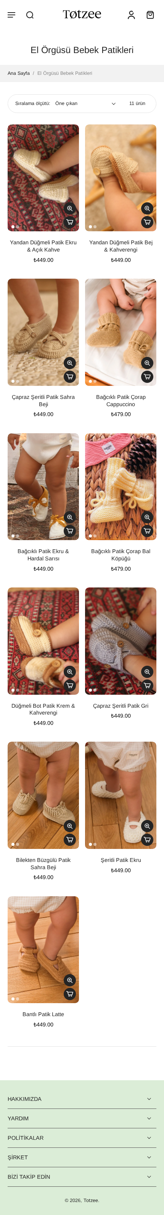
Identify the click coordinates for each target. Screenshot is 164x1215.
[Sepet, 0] (148, 14)
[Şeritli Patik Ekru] (120, 795)
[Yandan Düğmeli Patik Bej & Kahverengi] (120, 178)
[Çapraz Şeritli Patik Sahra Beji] (43, 332)
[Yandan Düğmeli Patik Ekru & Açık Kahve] (43, 178)
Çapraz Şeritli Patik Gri (120, 706)
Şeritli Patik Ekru (121, 860)
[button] (11, 14)
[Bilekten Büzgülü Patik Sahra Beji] (43, 795)
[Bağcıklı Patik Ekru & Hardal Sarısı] (43, 487)
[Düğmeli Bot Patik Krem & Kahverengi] (43, 641)
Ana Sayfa (19, 73)
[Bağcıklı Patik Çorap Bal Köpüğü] (120, 487)
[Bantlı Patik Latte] (43, 950)
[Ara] (29, 14)
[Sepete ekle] (70, 222)
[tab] (12, 226)
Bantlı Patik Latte (43, 1014)
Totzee (91, 1201)
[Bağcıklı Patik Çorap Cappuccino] (120, 332)
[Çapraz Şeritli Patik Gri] (120, 641)
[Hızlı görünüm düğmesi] (70, 208)
